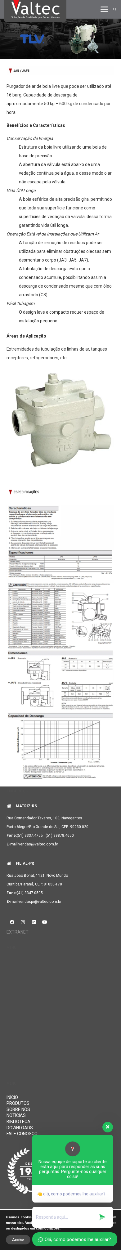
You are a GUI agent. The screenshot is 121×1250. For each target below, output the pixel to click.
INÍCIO (12, 1097)
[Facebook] (12, 922)
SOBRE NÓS (18, 1109)
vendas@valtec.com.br (38, 844)
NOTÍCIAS (16, 1115)
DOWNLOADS (20, 1127)
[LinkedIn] (33, 922)
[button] (104, 9)
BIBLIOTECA (18, 1121)
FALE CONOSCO (22, 1133)
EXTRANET (18, 932)
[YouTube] (44, 922)
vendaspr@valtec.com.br (39, 901)
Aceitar (18, 1239)
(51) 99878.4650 (60, 835)
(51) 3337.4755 (30, 835)
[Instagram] (22, 922)
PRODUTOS (18, 1103)
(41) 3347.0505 (30, 893)
